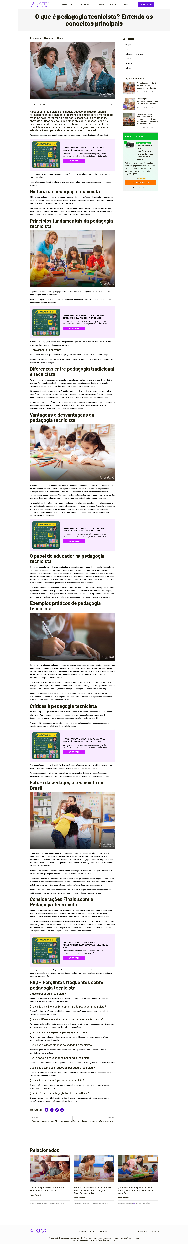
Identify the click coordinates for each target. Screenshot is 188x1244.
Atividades (129, 49)
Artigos (128, 44)
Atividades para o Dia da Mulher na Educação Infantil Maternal (47, 1189)
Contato (124, 4)
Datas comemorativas (134, 54)
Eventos (128, 58)
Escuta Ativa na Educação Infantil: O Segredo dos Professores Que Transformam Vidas (92, 1190)
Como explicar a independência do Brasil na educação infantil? (147, 101)
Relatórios (129, 68)
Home (64, 4)
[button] (112, 104)
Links (111, 4)
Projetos (128, 63)
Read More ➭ (35, 1195)
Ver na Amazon (142, 183)
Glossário (100, 4)
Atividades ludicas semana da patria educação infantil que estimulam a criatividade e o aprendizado (147, 119)
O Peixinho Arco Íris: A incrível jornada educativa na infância (146, 85)
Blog (73, 4)
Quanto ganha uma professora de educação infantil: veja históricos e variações (136, 1190)
